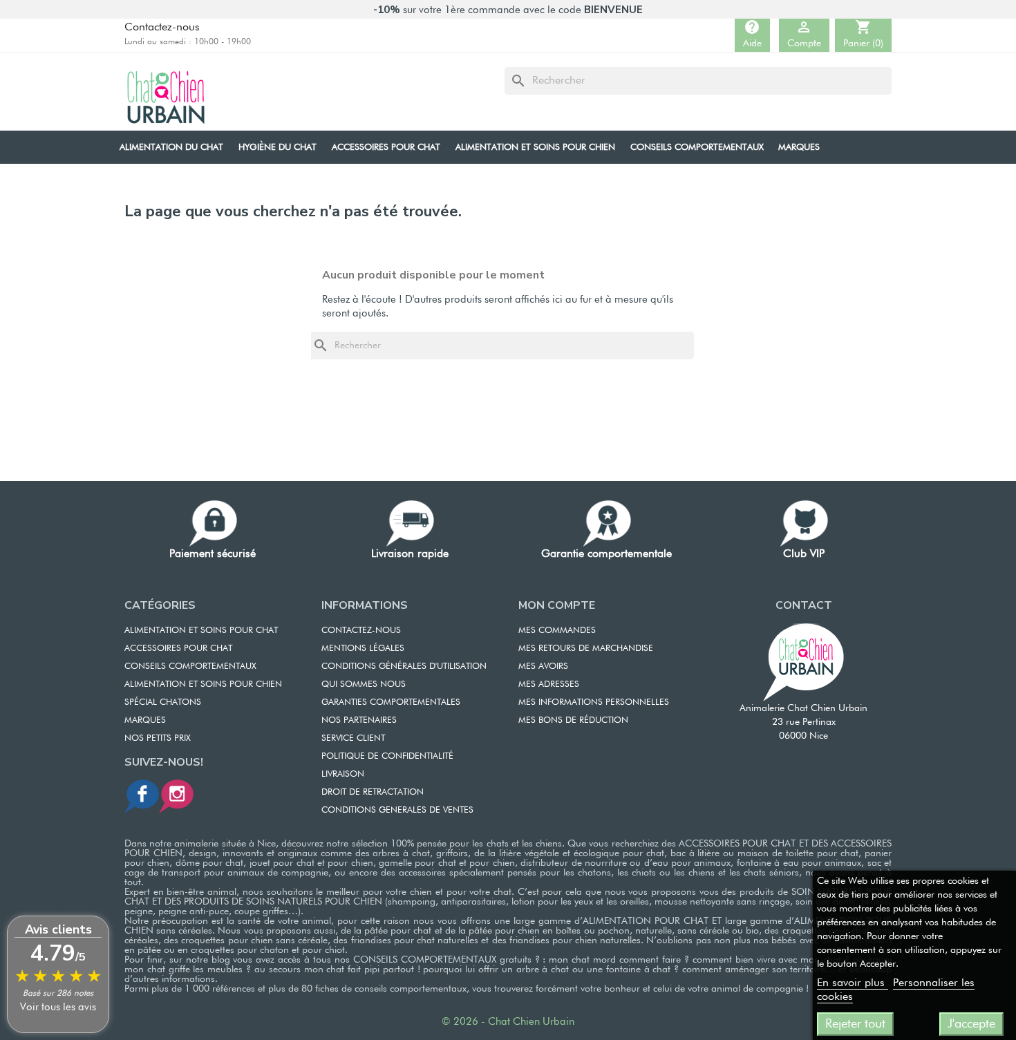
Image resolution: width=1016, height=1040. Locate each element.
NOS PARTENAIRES (359, 720)
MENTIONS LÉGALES (362, 648)
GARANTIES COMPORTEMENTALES (390, 702)
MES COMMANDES (557, 630)
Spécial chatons (162, 702)
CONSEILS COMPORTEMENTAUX (190, 666)
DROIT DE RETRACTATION (372, 792)
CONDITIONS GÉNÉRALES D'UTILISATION (404, 666)
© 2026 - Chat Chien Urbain (508, 1022)
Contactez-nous (162, 27)
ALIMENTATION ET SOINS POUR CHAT (201, 630)
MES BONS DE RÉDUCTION (573, 720)
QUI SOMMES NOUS (363, 684)
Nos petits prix (157, 738)
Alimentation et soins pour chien (203, 684)
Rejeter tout (855, 1024)
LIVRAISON (342, 774)
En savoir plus (852, 983)
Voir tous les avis (58, 1007)
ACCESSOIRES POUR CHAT (178, 648)
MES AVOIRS (543, 666)
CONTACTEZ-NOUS (361, 630)
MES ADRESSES (548, 684)
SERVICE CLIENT (353, 738)
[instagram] (176, 795)
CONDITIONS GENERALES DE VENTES (397, 810)
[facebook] (141, 795)
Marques (145, 720)
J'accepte (971, 1024)
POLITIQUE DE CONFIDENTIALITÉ (387, 756)
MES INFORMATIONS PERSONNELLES (593, 702)
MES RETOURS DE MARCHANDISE (585, 648)
